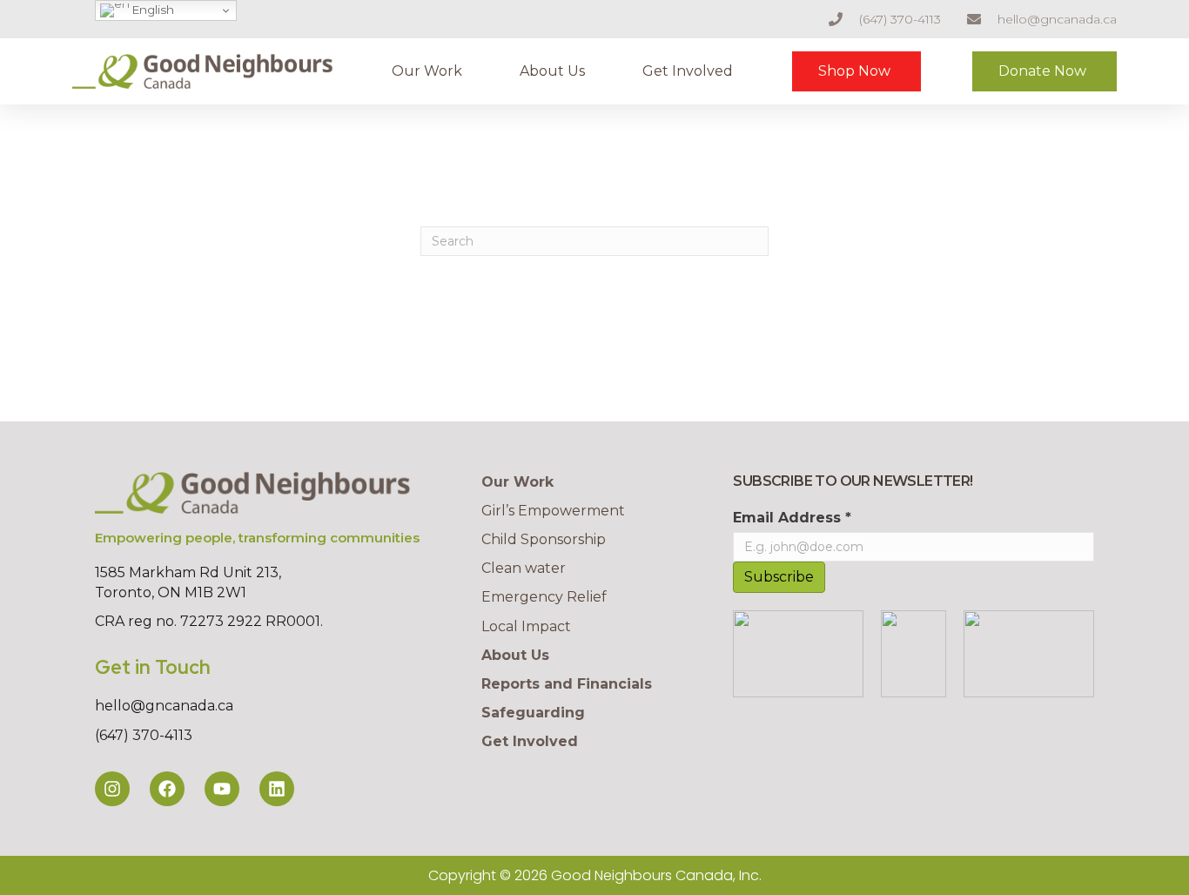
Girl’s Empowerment (553, 510)
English (152, 10)
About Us (552, 71)
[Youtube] (222, 788)
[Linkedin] (276, 788)
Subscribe (779, 577)
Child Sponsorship (543, 539)
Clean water (523, 568)
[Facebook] (167, 788)
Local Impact (526, 626)
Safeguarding (533, 712)
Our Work (427, 71)
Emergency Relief (544, 597)
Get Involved (687, 71)
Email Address (792, 517)
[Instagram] (112, 788)
